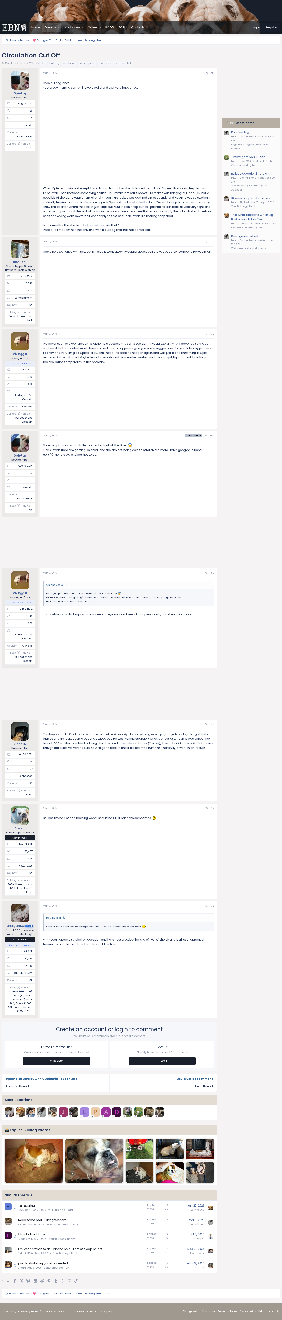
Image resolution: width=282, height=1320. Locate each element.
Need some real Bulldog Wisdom (42, 1220)
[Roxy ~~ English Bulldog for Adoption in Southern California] (94, 1161)
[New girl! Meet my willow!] (170, 1172)
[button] (58, 27)
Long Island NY (24, 298)
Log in (164, 1061)
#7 (212, 808)
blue (43, 63)
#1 (212, 73)
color (82, 63)
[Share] (207, 73)
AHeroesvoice (27, 1224)
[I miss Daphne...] (170, 1149)
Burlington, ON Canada (24, 397)
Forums (50, 27)
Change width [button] (190, 1311)
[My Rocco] (139, 1149)
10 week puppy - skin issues (250, 198)
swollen (119, 63)
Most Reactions (18, 1099)
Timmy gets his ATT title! (248, 157)
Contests (138, 27)
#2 (212, 241)
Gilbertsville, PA (23, 973)
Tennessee (26, 776)
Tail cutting (26, 1205)
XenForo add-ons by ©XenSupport (92, 1311)
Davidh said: (53, 918)
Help (260, 1311)
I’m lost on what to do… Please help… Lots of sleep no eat (60, 1249)
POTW (109, 27)
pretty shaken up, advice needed (43, 1263)
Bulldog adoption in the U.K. (250, 174)
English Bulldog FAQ (66, 1224)
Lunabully (24, 1239)
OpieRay (10, 63)
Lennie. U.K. (197, 1210)
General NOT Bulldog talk (246, 227)
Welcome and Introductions (248, 248)
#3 (212, 334)
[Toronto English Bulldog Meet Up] (200, 1172)
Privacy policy (248, 1311)
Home (35, 27)
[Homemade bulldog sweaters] (139, 1172)
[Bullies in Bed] (34, 1161)
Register (58, 1061)
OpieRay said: (54, 585)
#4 (212, 435)
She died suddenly (31, 1234)
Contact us (208, 1311)
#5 (212, 573)
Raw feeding (240, 132)
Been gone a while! (244, 236)
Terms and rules (227, 1311)
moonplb (198, 1238)
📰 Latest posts (242, 123)
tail (129, 63)
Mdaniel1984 (26, 1253)
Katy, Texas (26, 865)
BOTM (123, 27)
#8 (212, 906)
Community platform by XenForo (36, 1311)
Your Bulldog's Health (61, 1210)
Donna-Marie (196, 1224)
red (101, 63)
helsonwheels (195, 1253)
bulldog (54, 63)
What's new (72, 27)
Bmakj (22, 1268)
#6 (212, 724)
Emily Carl (24, 1210)
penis (91, 63)
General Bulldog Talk (56, 1268)
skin (108, 63)
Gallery (93, 27)
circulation (68, 63)
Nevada (28, 125)
